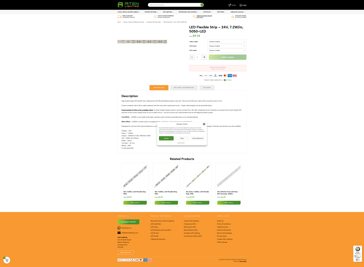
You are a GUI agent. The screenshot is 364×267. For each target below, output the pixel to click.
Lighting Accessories (236, 12)
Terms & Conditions (224, 224)
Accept (166, 138)
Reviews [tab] (207, 87)
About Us (220, 221)
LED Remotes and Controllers (188, 12)
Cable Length (193, 41)
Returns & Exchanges (224, 233)
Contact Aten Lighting (224, 239)
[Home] (128, 5)
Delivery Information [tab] (184, 87)
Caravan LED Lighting (191, 221)
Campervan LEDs (190, 224)
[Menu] (361, 247)
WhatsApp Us (126, 228)
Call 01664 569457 (128, 222)
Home (119, 22)
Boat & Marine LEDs (191, 230)
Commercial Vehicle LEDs (193, 236)
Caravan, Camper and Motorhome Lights (133, 22)
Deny (182, 138)
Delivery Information (224, 230)
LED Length (193, 50)
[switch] (358, 260)
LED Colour (193, 46)
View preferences (197, 138)
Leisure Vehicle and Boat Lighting (128, 12)
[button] (204, 124)
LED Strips (154, 227)
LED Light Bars (167, 12)
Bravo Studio (243, 261)
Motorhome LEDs (190, 227)
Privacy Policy (181, 142)
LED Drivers (207, 12)
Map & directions (125, 252)
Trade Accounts (222, 227)
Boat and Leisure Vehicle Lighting (162, 221)
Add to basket (227, 57)
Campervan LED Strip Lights (153, 22)
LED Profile (220, 12)
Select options (135, 202)
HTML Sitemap (222, 242)
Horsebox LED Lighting (192, 233)
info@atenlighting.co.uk (130, 233)
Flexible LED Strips (151, 12)
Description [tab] (158, 87)
